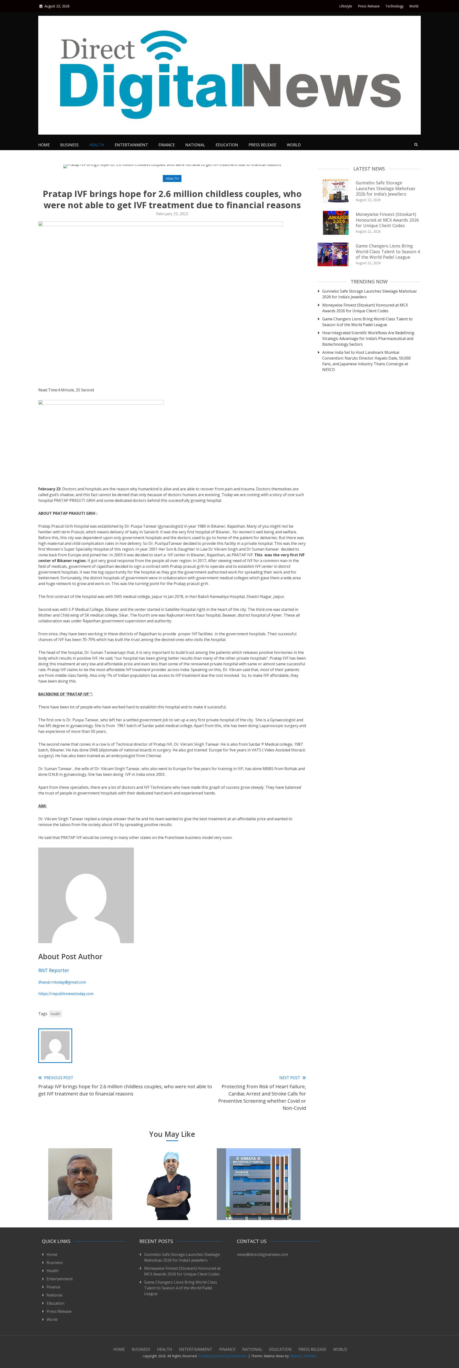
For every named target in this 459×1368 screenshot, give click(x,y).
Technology (394, 6)
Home (44, 145)
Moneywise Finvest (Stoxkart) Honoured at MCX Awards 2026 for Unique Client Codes (387, 219)
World (413, 6)
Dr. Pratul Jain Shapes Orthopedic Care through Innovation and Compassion (169, 1201)
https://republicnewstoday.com (65, 993)
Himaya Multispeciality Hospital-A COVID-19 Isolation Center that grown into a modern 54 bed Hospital (258, 1198)
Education (227, 145)
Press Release (369, 6)
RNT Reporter (53, 970)
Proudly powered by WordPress (223, 1356)
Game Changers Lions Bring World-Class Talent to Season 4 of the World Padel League (388, 251)
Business (69, 145)
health (55, 1014)
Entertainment (131, 145)
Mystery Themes (303, 1356)
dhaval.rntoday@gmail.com (62, 982)
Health (96, 145)
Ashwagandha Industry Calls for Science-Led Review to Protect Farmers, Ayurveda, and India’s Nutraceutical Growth (80, 1198)
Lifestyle (345, 6)
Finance (166, 145)
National (195, 145)
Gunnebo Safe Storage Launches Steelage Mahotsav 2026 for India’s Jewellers (385, 188)
